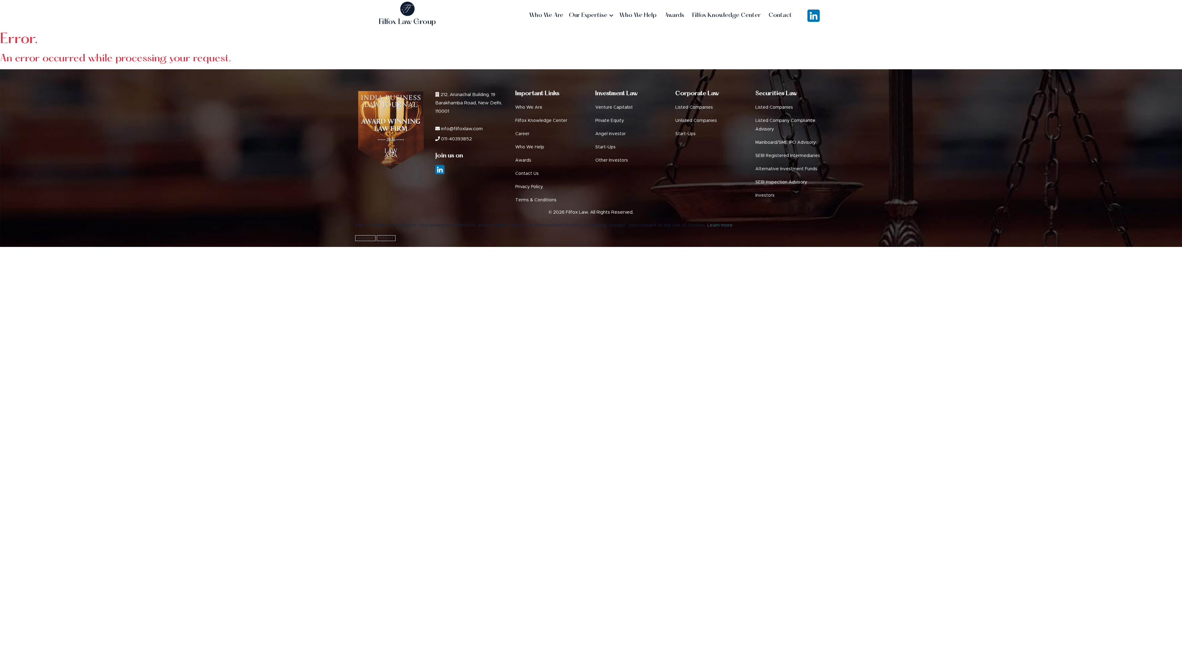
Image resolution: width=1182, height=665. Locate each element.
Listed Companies (694, 107)
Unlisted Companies (696, 121)
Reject (386, 238)
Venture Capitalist (614, 107)
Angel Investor (610, 134)
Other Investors (611, 160)
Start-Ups (605, 147)
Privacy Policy (529, 187)
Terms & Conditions (536, 200)
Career (522, 134)
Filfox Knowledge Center (541, 121)
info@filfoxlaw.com (461, 129)
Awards (523, 160)
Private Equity (609, 121)
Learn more (720, 225)
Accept (365, 238)
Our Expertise (589, 15)
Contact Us (527, 173)
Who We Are (528, 107)
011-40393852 (456, 139)
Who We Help (529, 147)
